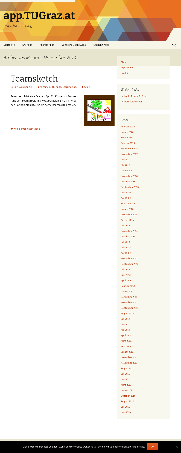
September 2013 (130, 263)
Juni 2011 (126, 379)
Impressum (127, 67)
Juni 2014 (126, 247)
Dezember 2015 (129, 214)
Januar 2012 (127, 351)
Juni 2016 (126, 192)
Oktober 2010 (128, 395)
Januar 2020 (127, 132)
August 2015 (127, 220)
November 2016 (129, 176)
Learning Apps (101, 44)
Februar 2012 (128, 346)
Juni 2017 (126, 159)
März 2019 (126, 137)
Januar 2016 (127, 209)
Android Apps (47, 44)
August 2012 (127, 313)
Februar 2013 (128, 285)
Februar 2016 (128, 203)
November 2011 (129, 362)
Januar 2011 (127, 390)
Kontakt (125, 73)
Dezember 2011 (129, 357)
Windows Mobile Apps (74, 44)
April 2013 (126, 280)
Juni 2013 (126, 274)
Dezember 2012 (129, 296)
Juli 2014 (125, 242)
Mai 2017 (125, 165)
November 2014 (129, 231)
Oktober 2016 (128, 181)
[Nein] (176, 447)
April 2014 (126, 253)
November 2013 (129, 258)
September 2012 (130, 307)
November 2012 (129, 302)
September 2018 (130, 148)
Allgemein (45, 86)
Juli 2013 (125, 269)
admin (87, 86)
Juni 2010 (126, 412)
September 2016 (130, 187)
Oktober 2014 (128, 236)
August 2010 (127, 401)
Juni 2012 (126, 324)
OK (152, 446)
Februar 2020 (128, 126)
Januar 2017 (127, 170)
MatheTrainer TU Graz (135, 96)
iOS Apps (27, 44)
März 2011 (126, 384)
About (124, 62)
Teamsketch (34, 79)
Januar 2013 (127, 291)
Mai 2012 (125, 329)
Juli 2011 (125, 373)
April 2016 (126, 198)
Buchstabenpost (133, 101)
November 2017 (129, 154)
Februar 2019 (128, 143)
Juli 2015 (125, 225)
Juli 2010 (125, 406)
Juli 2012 (125, 318)
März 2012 (126, 340)
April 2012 (126, 335)
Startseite (9, 44)
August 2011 (127, 368)
